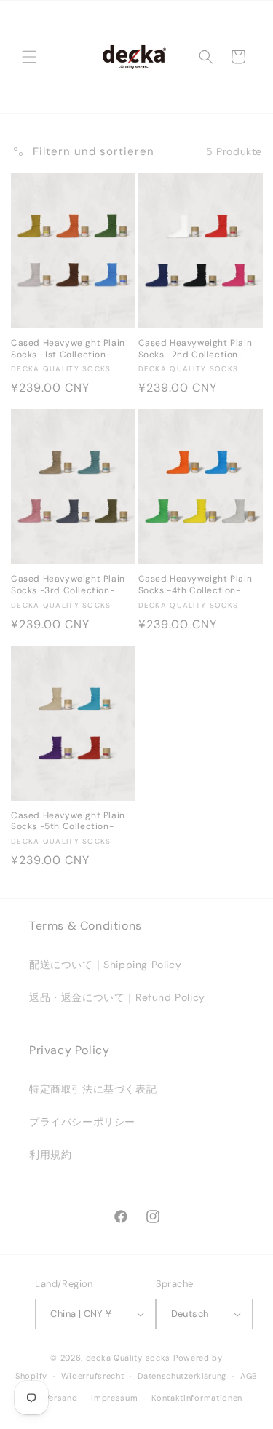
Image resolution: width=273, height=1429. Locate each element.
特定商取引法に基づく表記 (93, 1089)
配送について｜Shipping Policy (105, 964)
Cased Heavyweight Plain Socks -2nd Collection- (195, 349)
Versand (61, 1398)
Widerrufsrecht (92, 1376)
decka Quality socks (128, 1358)
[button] (29, 57)
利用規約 (50, 1154)
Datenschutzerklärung (182, 1376)
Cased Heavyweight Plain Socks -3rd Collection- (68, 585)
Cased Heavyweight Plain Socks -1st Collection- (68, 349)
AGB (249, 1376)
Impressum (114, 1398)
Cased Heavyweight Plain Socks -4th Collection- (195, 585)
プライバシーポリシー (82, 1121)
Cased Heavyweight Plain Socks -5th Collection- (68, 821)
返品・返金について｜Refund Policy (117, 997)
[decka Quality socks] (134, 57)
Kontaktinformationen (196, 1398)
